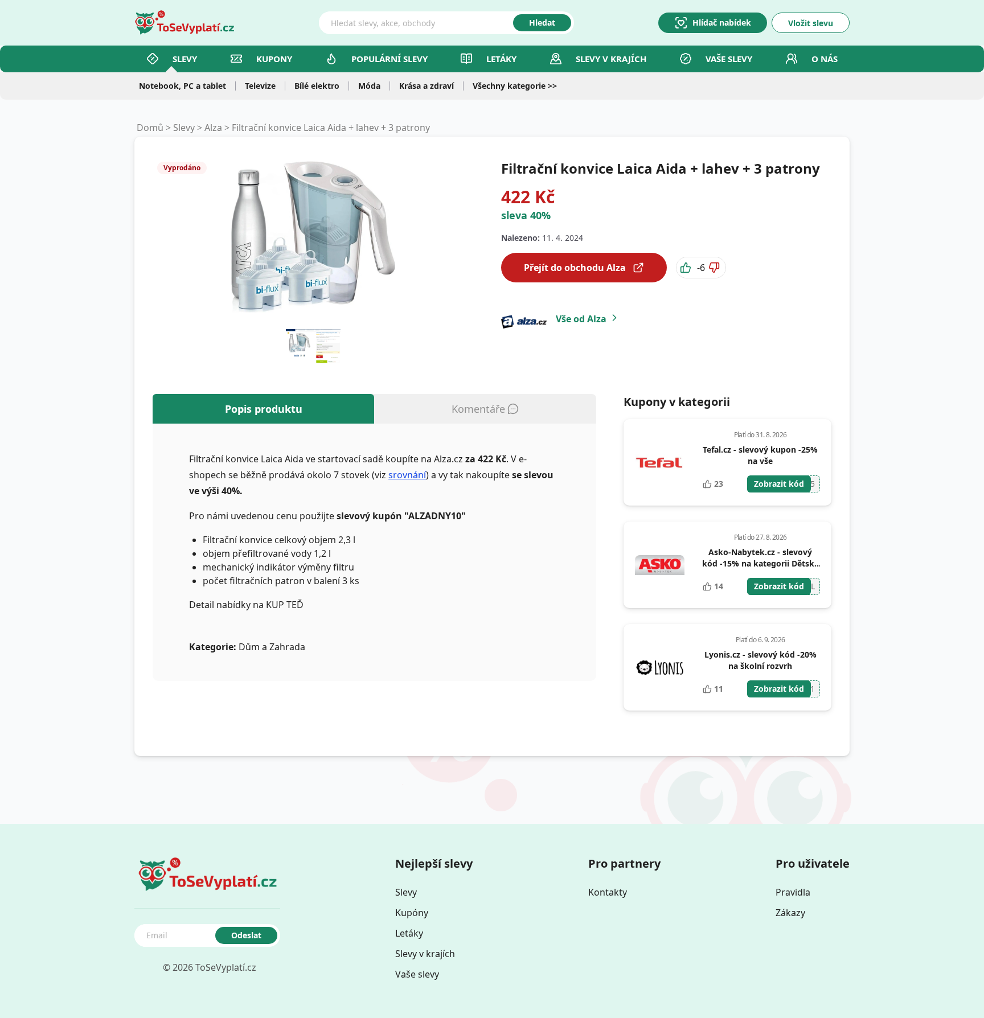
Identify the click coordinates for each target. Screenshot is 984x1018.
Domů (150, 127)
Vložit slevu (810, 23)
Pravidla (793, 892)
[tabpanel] (374, 552)
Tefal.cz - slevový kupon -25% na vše (760, 455)
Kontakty (607, 892)
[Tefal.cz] (660, 462)
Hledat (542, 22)
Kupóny (411, 912)
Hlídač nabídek (721, 22)
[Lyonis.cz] (660, 667)
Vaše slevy (729, 58)
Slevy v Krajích (611, 58)
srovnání (407, 475)
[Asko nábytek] (660, 565)
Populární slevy (389, 58)
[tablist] (374, 409)
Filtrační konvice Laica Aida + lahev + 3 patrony (331, 127)
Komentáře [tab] (478, 409)
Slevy (185, 58)
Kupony (274, 58)
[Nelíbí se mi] (715, 267)
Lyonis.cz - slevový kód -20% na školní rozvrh (760, 660)
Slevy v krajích (425, 953)
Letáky (501, 58)
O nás (824, 58)
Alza (213, 127)
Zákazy (790, 912)
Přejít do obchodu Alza (575, 267)
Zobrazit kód (779, 483)
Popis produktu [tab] (263, 409)
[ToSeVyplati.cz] (184, 22)
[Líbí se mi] (686, 267)
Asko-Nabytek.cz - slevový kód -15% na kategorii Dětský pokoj (760, 563)
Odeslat (246, 935)
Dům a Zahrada (272, 647)
